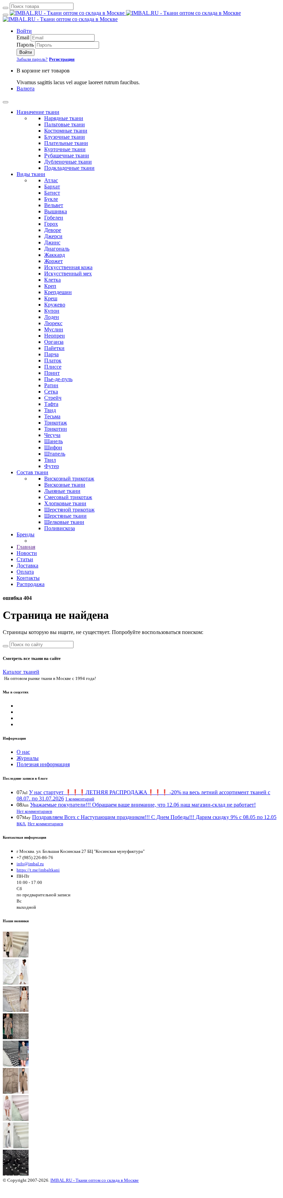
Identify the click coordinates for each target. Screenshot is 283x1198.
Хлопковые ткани (65, 503)
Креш (50, 298)
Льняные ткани (62, 491)
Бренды (26, 534)
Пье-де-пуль (58, 379)
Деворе (52, 230)
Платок (52, 360)
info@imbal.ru (30, 863)
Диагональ (56, 249)
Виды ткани (31, 174)
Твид (50, 410)
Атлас (51, 180)
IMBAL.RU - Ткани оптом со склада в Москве (94, 1180)
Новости (27, 553)
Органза (54, 342)
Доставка (27, 565)
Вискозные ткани (64, 485)
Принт (52, 373)
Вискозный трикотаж (69, 478)
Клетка (52, 280)
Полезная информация (43, 764)
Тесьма (52, 416)
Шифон (53, 447)
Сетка (51, 392)
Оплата (25, 572)
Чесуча (52, 435)
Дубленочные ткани (68, 162)
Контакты (28, 578)
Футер (51, 466)
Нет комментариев (34, 811)
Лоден (51, 317)
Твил (50, 460)
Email (23, 37)
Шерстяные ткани (65, 516)
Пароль (25, 45)
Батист (52, 193)
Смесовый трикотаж (68, 497)
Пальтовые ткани (64, 124)
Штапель (54, 454)
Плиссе (52, 367)
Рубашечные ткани (66, 155)
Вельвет (53, 205)
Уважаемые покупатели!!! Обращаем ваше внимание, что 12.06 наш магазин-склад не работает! (143, 805)
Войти (24, 31)
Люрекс (53, 323)
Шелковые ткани (64, 522)
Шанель (53, 441)
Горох (51, 224)
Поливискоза (59, 528)
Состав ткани (32, 472)
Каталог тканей (21, 672)
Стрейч (52, 398)
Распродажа (31, 584)
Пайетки (54, 348)
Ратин (51, 385)
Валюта (26, 88)
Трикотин (55, 429)
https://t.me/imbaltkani (38, 870)
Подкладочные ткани (69, 168)
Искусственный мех (68, 273)
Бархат (52, 186)
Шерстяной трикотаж (69, 510)
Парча (51, 354)
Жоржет (53, 261)
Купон (51, 311)
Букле (51, 199)
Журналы (28, 758)
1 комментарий (79, 798)
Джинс (52, 242)
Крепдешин (58, 292)
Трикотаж (55, 423)
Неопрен (54, 336)
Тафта (51, 404)
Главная (26, 547)
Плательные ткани (66, 143)
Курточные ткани (65, 149)
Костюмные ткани (65, 131)
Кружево (54, 305)
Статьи (25, 559)
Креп (50, 286)
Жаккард (54, 255)
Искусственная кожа (68, 267)
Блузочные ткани (64, 137)
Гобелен (53, 218)
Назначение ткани (38, 112)
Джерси (53, 236)
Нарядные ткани (63, 118)
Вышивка (55, 211)
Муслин (53, 329)
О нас (23, 752)
